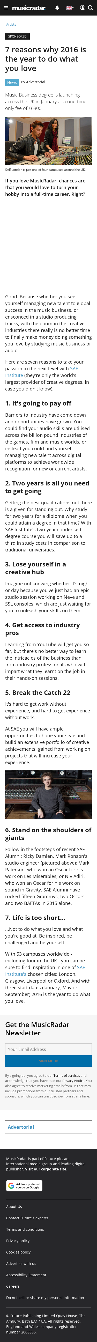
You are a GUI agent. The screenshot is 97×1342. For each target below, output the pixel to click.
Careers (13, 1286)
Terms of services (67, 1075)
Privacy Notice (73, 1080)
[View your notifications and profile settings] (57, 8)
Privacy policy (17, 1240)
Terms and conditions (25, 1229)
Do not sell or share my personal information (45, 1297)
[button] (6, 8)
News (12, 82)
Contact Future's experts (27, 1217)
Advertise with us (21, 1263)
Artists (11, 24)
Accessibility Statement (26, 1274)
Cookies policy (18, 1252)
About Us (14, 1206)
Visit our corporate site (45, 1169)
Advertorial (35, 81)
